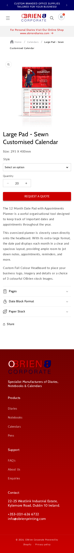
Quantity (8, 176)
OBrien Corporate (34, 539)
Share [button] (10, 324)
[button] (8, 18)
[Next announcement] (66, 5)
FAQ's (12, 460)
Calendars (32, 41)
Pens (11, 435)
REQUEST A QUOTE (37, 196)
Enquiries (14, 478)
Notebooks (15, 417)
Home (18, 41)
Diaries (12, 408)
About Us (14, 469)
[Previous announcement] (7, 5)
